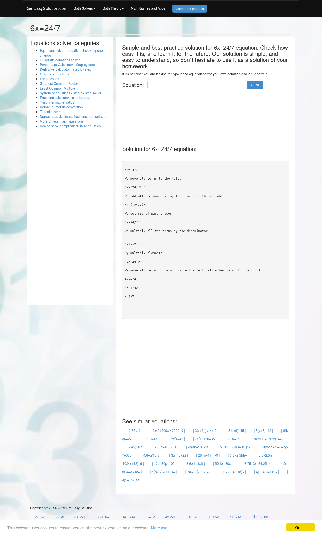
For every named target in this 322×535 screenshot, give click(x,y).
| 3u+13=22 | (178, 455)
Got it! (300, 527)
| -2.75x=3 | (134, 430)
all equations (261, 516)
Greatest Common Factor (59, 83)
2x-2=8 (40, 516)
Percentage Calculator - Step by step (67, 64)
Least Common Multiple (57, 88)
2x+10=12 (105, 516)
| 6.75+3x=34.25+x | (257, 463)
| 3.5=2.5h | (265, 455)
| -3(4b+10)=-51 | (165, 447)
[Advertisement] (208, 116)
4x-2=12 (171, 516)
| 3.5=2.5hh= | (238, 455)
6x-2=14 (129, 516)
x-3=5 (60, 516)
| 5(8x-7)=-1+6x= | (163, 471)
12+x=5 (214, 516)
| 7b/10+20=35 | (205, 438)
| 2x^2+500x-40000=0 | (168, 430)
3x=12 (150, 516)
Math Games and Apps (148, 8)
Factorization (49, 78)
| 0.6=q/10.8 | (151, 455)
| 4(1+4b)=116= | (266, 471)
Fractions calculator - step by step (65, 97)
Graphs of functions (54, 74)
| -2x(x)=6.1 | (135, 447)
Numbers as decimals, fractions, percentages (73, 116)
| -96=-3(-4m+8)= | (232, 471)
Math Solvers (83, 8)
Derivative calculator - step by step (65, 69)
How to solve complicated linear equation (70, 125)
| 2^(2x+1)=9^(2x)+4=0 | (267, 438)
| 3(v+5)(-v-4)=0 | (206, 430)
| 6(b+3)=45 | (263, 430)
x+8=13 (235, 516)
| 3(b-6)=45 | (150, 438)
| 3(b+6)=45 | (236, 430)
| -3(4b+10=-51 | (198, 447)
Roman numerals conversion (61, 107)
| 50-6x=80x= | (224, 463)
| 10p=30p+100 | (164, 463)
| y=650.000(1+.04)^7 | (235, 447)
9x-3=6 (193, 516)
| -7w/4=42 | (176, 438)
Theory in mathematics (57, 102)
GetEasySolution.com (47, 8)
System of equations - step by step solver (70, 92)
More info (159, 528)
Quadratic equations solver (60, 59)
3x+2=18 (80, 516)
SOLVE (255, 84)
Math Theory (111, 8)
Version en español (189, 8)
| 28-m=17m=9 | (208, 455)
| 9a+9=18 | (233, 438)
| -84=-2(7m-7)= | (198, 471)
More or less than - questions (61, 121)
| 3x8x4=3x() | (195, 463)
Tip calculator (50, 111)
